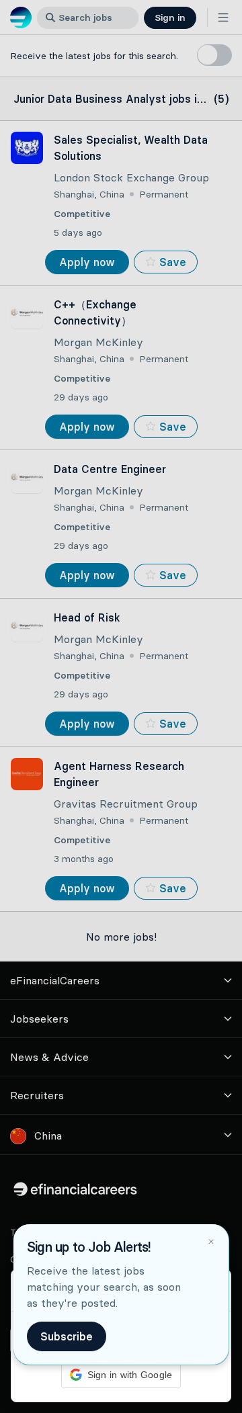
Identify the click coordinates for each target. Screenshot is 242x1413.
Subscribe (66, 1336)
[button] (121, 706)
